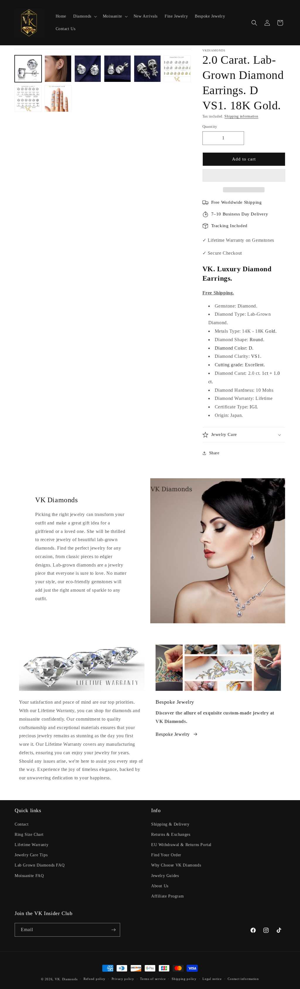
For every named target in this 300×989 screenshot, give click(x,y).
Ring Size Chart (29, 834)
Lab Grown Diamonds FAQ (39, 865)
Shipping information (241, 116)
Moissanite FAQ (29, 876)
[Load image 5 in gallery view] (147, 68)
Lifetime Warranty (31, 845)
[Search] (254, 22)
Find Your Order (166, 855)
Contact (21, 824)
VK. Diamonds (66, 979)
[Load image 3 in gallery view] (87, 68)
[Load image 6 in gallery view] (177, 68)
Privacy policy (123, 979)
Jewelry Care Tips (31, 855)
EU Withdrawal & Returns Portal (181, 845)
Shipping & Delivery (170, 824)
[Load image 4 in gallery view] (117, 68)
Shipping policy (184, 979)
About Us (159, 886)
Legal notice (211, 979)
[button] (243, 175)
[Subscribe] (113, 930)
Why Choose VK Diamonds (176, 865)
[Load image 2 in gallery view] (58, 68)
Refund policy (94, 979)
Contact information (243, 979)
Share (214, 453)
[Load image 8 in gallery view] (58, 98)
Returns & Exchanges (170, 834)
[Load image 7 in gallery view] (28, 98)
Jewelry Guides (165, 876)
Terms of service (153, 979)
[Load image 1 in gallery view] (28, 68)
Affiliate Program (167, 896)
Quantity (209, 126)
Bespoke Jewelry (173, 734)
